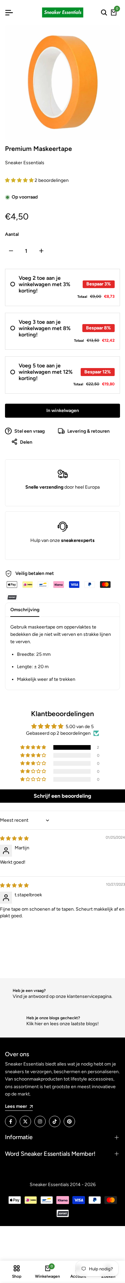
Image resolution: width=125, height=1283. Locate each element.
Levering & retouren (88, 431)
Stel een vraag (29, 431)
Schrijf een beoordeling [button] (62, 796)
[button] (20, 180)
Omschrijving (24, 610)
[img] (14, 838)
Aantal (12, 234)
